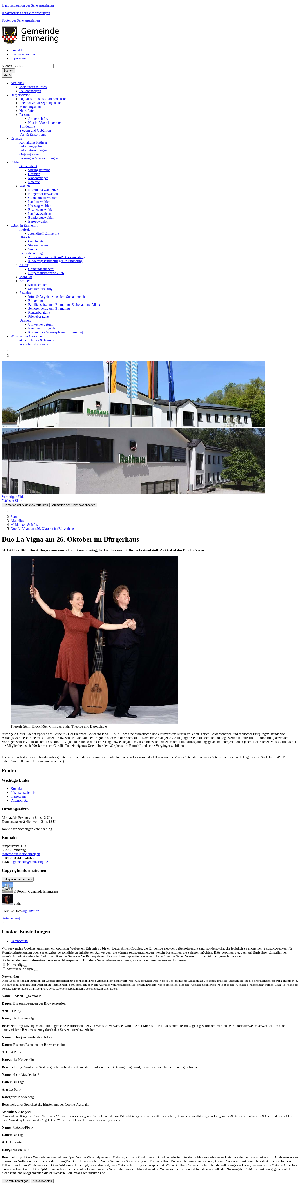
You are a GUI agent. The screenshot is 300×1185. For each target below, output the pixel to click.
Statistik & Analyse (20, 969)
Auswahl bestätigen (16, 1181)
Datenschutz (19, 800)
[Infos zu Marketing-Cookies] (36, 970)
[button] (17, 83)
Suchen (7, 66)
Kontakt (16, 788)
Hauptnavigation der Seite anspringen (28, 5)
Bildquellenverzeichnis (18, 879)
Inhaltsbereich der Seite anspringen (26, 13)
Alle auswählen (42, 1181)
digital (31, 911)
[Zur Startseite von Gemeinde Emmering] (33, 43)
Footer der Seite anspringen (21, 20)
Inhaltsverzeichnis (23, 792)
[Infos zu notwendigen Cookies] (25, 966)
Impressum (18, 796)
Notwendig (15, 965)
